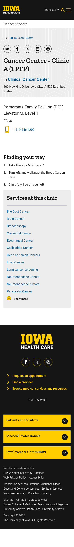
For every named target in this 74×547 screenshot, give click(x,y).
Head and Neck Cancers (23, 255)
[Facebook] (26, 362)
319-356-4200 (37, 400)
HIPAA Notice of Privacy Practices (23, 473)
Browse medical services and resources (39, 388)
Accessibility (36, 477)
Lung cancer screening (22, 269)
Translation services (15, 484)
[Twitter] (37, 362)
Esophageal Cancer (20, 240)
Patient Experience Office (45, 484)
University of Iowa (53, 509)
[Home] (13, 10)
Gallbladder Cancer (20, 248)
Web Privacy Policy (15, 477)
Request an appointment (29, 376)
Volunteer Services (14, 493)
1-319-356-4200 (23, 129)
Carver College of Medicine (19, 504)
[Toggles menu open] (68, 10)
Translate (50, 9)
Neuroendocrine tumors (23, 284)
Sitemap (8, 499)
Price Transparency (39, 493)
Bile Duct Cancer (18, 211)
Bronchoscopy (16, 226)
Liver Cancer (15, 262)
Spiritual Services (52, 488)
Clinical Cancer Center (21, 37)
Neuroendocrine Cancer (23, 277)
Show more (21, 299)
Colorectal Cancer (19, 233)
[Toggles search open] (63, 10)
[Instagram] (48, 362)
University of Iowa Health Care (21, 509)
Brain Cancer (15, 218)
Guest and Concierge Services (21, 488)
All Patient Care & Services (31, 499)
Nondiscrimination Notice (18, 468)
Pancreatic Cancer (19, 291)
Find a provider (22, 382)
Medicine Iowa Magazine (53, 504)
